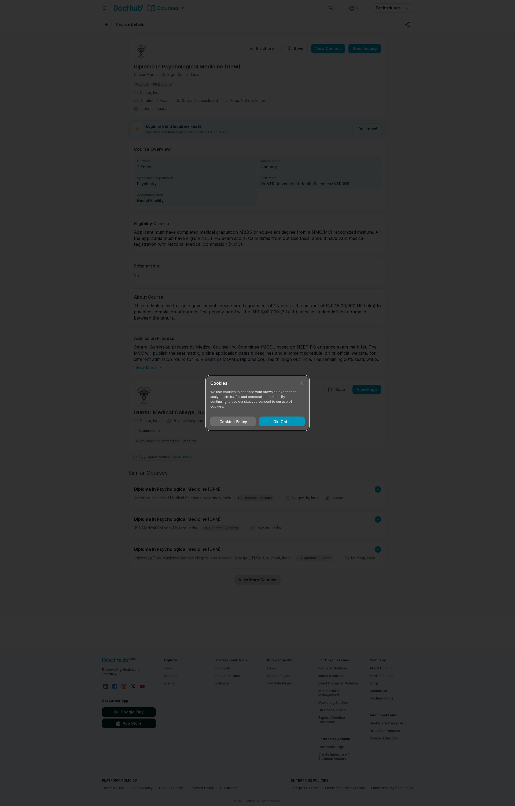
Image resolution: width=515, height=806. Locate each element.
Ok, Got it (282, 421)
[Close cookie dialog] (301, 383)
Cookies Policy (233, 421)
